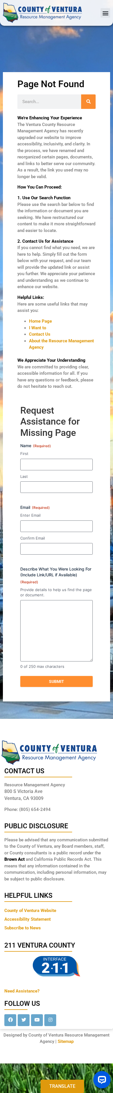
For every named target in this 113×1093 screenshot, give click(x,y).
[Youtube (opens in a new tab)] (37, 1020)
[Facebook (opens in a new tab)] (10, 1020)
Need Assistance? (21, 991)
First (24, 453)
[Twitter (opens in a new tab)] (24, 1020)
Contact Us (39, 334)
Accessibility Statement (27, 919)
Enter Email (30, 515)
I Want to (37, 327)
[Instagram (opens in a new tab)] (50, 1020)
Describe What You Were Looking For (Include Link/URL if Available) (55, 575)
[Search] (88, 101)
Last (24, 476)
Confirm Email (32, 538)
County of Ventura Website (30, 910)
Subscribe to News (22, 928)
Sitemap (66, 1041)
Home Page (40, 321)
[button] (105, 13)
